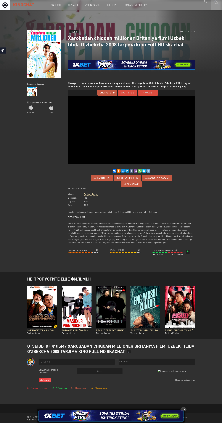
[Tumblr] (131, 171)
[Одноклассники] (119, 171)
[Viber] (135, 171)
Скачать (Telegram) (158, 178)
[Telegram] (148, 171)
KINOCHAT (23, 4)
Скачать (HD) (103, 178)
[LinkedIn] (127, 171)
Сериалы (73, 5)
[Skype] (144, 171)
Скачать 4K (132, 184)
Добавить (44, 380)
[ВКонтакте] (114, 171)
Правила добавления (185, 380)
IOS (51, 112)
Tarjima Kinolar (91, 194)
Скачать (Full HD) (128, 178)
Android (30, 112)
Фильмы (56, 5)
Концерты (113, 5)
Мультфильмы (92, 5)
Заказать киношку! (136, 5)
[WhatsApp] (140, 171)
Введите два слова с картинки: (48, 371)
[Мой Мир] (123, 171)
